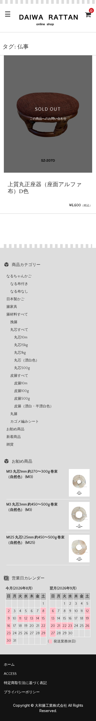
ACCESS (10, 674)
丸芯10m (20, 337)
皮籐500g (22, 399)
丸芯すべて (19, 330)
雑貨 (10, 444)
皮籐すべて (19, 376)
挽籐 (13, 322)
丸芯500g (22, 368)
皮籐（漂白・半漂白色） (34, 406)
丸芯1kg (20, 353)
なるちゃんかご (18, 276)
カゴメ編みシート (24, 422)
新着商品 (13, 437)
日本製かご (15, 299)
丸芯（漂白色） (26, 360)
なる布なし (19, 291)
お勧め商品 (15, 429)
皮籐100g (21, 391)
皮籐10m (20, 383)
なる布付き (19, 284)
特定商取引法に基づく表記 (25, 683)
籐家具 (11, 307)
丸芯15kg (21, 345)
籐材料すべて (17, 314)
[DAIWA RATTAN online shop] (48, 23)
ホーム (9, 665)
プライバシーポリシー (22, 692)
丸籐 (13, 414)
